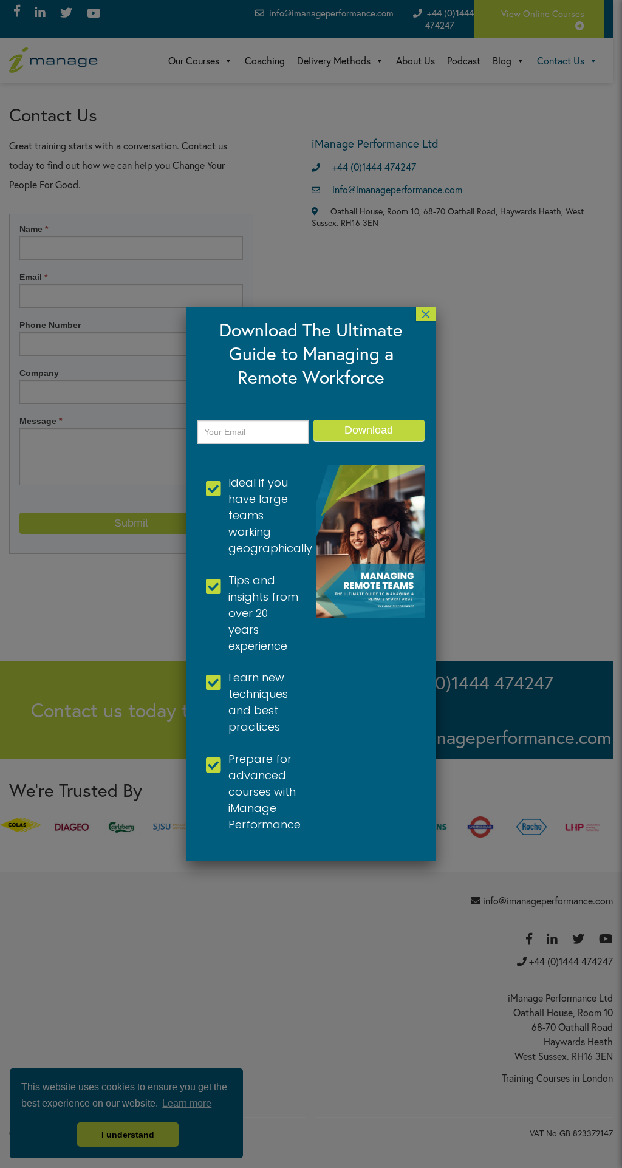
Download (368, 430)
